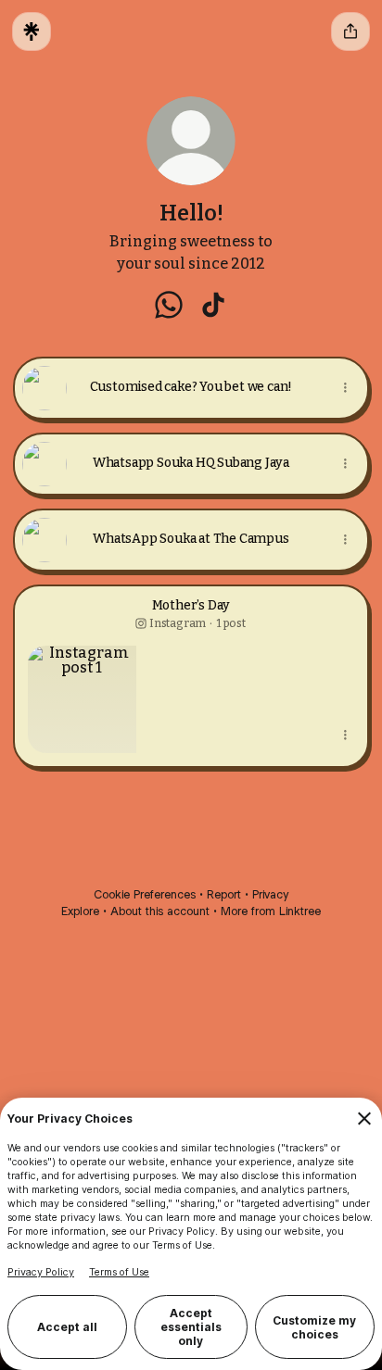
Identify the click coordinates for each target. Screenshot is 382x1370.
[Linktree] (31, 31)
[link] (168, 305)
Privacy (270, 894)
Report (224, 894)
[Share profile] (350, 31)
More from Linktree (271, 911)
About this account (160, 911)
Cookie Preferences (145, 894)
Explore (80, 911)
